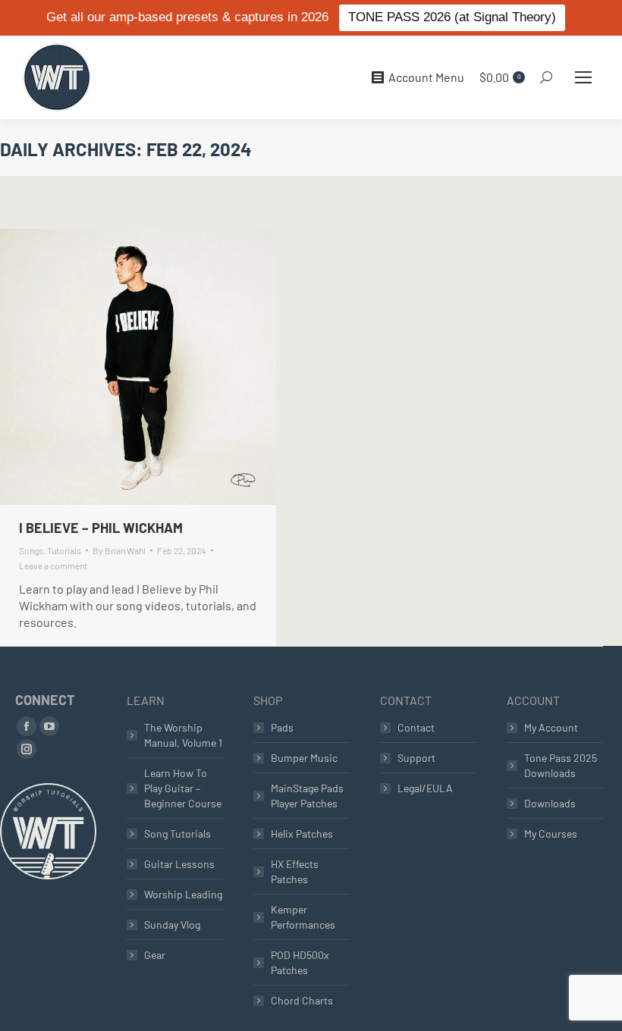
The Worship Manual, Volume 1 (183, 735)
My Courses (550, 833)
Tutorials (64, 550)
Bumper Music (304, 757)
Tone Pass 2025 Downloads (560, 765)
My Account (551, 727)
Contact (416, 727)
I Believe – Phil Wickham (101, 527)
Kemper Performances (303, 917)
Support (416, 757)
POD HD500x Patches (300, 962)
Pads (282, 727)
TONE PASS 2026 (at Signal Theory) (452, 17)
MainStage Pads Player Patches (307, 796)
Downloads (550, 803)
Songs (31, 550)
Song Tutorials (177, 833)
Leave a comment (53, 565)
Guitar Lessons (179, 863)
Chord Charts (302, 1000)
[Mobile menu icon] (583, 77)
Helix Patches (302, 833)
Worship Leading (183, 894)
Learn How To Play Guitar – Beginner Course (182, 788)
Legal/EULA (425, 788)
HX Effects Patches (295, 871)
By (119, 550)
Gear (154, 954)
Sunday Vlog (172, 924)
